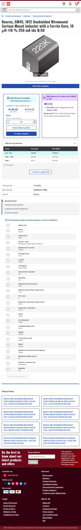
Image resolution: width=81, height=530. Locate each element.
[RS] (8, 4)
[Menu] (3, 4)
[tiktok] (25, 483)
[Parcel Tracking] (64, 3)
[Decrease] (8, 122)
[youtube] (13, 483)
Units (8, 115)
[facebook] (21, 483)
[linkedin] (9, 483)
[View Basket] (76, 3)
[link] (20, 101)
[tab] (40, 201)
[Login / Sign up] (70, 3)
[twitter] (5, 483)
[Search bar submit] (77, 10)
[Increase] (34, 122)
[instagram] (17, 483)
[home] (2, 16)
